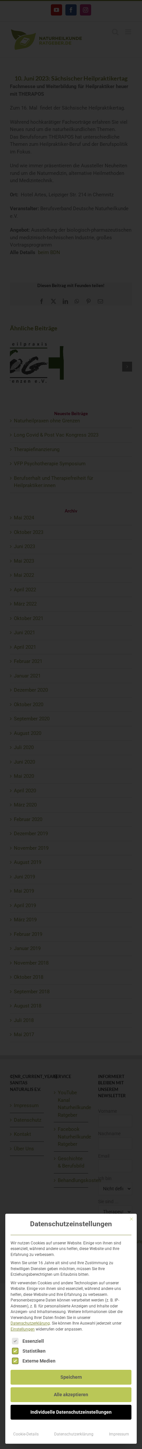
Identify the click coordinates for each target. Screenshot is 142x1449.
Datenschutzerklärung (30, 1323)
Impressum (119, 1434)
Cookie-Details (26, 1434)
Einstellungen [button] (23, 1329)
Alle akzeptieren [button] (71, 1394)
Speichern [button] (71, 1377)
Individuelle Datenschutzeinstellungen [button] (71, 1412)
